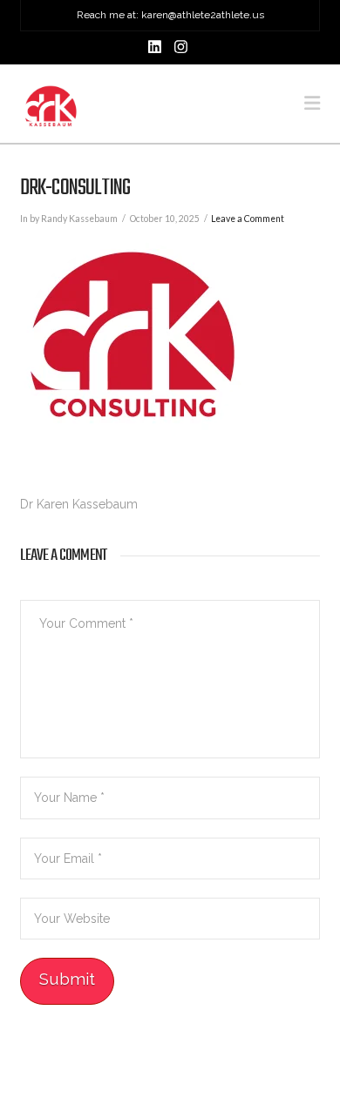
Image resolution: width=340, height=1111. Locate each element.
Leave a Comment (247, 218)
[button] (312, 103)
